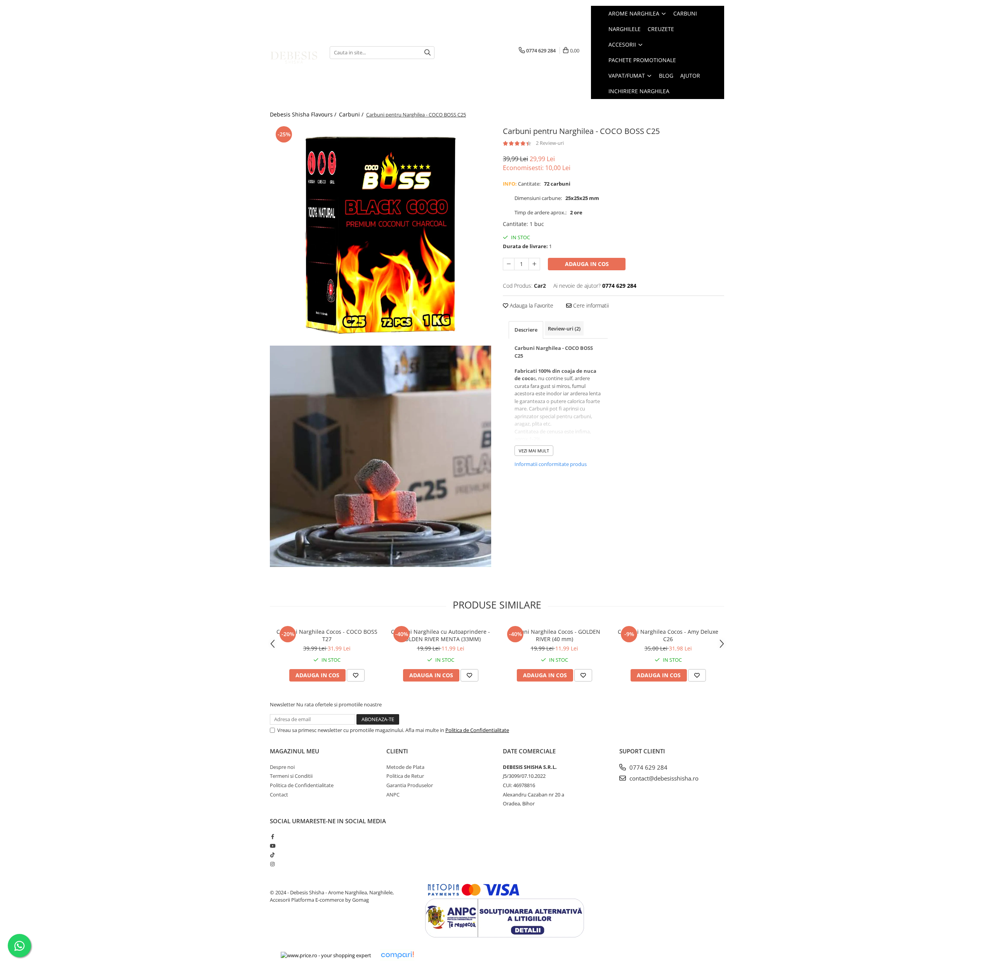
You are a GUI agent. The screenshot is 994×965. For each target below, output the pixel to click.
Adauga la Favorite (530, 305)
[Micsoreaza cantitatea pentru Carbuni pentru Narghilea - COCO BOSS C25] (508, 264)
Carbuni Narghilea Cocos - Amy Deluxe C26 (668, 635)
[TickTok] (272, 854)
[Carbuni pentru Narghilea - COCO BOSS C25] (380, 235)
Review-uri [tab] (564, 328)
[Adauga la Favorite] (356, 675)
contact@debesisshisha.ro (663, 778)
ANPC (393, 794)
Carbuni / (352, 114)
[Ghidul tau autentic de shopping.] (397, 955)
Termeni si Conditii (291, 775)
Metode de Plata (405, 766)
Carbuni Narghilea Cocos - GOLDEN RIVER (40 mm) (554, 635)
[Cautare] (427, 52)
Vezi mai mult (534, 451)
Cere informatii (590, 305)
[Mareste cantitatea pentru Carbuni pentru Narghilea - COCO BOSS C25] (534, 264)
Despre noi (282, 766)
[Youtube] (272, 845)
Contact (279, 794)
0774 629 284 (647, 767)
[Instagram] (272, 864)
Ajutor (690, 75)
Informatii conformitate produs (550, 464)
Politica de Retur (405, 775)
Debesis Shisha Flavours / (304, 114)
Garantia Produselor (409, 785)
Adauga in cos (587, 264)
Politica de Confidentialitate (477, 730)
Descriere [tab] (525, 329)
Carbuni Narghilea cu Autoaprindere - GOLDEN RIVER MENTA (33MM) (440, 635)
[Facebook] (272, 836)
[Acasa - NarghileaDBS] (294, 52)
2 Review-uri (550, 142)
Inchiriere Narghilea (638, 91)
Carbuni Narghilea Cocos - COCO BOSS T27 (326, 635)
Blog (666, 75)
